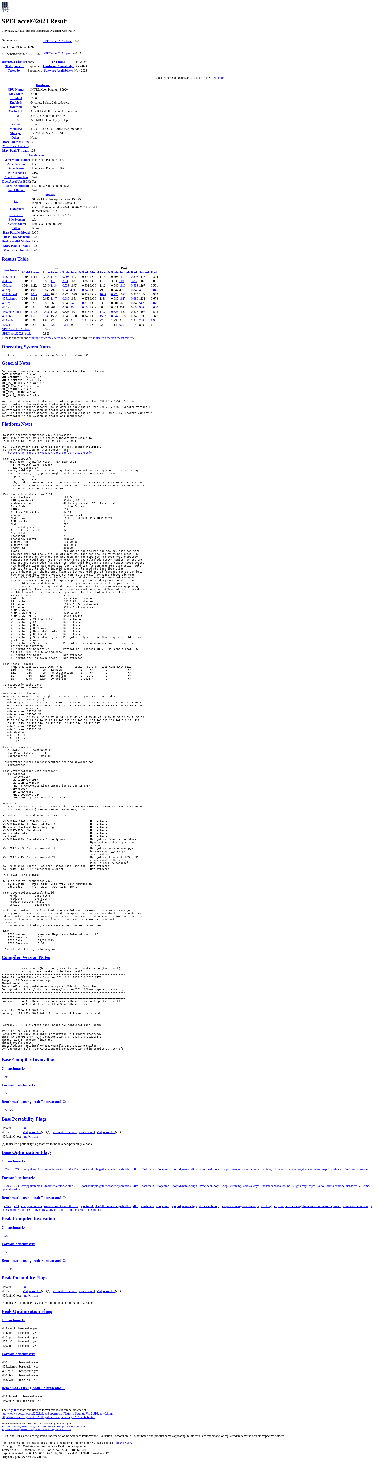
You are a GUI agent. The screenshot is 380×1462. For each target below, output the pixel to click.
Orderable (15, 107)
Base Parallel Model (16, 232)
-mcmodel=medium (65, 1132)
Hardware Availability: (58, 66)
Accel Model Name (16, 159)
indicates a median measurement (113, 337)
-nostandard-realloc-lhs (275, 1186)
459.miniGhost (11, 311)
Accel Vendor (16, 164)
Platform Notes (17, 423)
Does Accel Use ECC (16, 181)
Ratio (46, 272)
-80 (25, 1127)
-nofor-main (30, 1136)
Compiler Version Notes (26, 957)
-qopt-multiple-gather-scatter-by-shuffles (106, 1169)
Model (26, 272)
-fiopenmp (162, 1169)
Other (16, 124)
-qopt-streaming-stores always (240, 1169)
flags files (13, 1410)
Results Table (15, 259)
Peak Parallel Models (16, 241)
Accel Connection (16, 177)
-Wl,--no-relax (32, 1132)
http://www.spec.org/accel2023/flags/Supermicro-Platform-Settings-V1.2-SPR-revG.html (57, 1413)
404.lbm (7, 281)
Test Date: (58, 61)
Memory (15, 128)
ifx (5, 1093)
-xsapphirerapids (31, 1169)
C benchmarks (13, 1068)
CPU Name (15, 89)
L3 (16, 120)
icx (6, 1077)
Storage (15, 133)
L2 (16, 115)
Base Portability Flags (24, 1119)
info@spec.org (123, 1442)
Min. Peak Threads (15, 146)
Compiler (16, 209)
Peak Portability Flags (24, 1277)
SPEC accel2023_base (16, 329)
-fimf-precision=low (355, 1169)
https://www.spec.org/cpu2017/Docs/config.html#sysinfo (50, 452)
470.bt (6, 324)
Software (50, 195)
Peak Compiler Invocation (28, 1218)
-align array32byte (303, 1186)
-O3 (16, 1169)
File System (16, 219)
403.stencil (9, 276)
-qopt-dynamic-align (184, 1169)
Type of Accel (16, 172)
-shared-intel (87, 1132)
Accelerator (36, 155)
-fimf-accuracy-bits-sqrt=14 (343, 1186)
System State (16, 224)
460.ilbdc (8, 316)
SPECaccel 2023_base (57, 41)
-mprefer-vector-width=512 (61, 1169)
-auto (320, 1186)
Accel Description (16, 185)
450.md (7, 285)
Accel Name (16, 168)
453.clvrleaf (9, 294)
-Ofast (7, 1169)
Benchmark (11, 270)
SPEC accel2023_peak (16, 333)
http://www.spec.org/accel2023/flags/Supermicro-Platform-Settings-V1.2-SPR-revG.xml (43, 1426)
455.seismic (9, 298)
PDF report (218, 77)
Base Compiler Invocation (28, 1059)
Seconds (36, 272)
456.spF (7, 303)
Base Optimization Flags (26, 1152)
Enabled (15, 102)
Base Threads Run (15, 141)
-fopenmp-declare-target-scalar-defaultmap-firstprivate (307, 1169)
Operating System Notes (26, 346)
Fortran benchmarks (18, 1085)
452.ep (6, 290)
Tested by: (15, 70)
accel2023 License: (14, 61)
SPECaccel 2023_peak (57, 53)
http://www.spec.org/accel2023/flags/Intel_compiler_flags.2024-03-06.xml (36, 1429)
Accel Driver (16, 190)
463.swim (8, 320)
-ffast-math (147, 1169)
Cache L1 (15, 111)
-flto (135, 1169)
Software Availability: (58, 70)
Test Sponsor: (14, 66)
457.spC (7, 307)
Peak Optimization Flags (27, 1311)
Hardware (43, 85)
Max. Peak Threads (15, 150)
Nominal (16, 98)
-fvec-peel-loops (209, 1169)
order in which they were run (47, 337)
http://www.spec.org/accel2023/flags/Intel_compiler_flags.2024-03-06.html (48, 1417)
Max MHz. (16, 94)
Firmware (16, 215)
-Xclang (266, 1169)
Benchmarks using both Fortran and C (33, 1102)
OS (16, 201)
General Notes (16, 363)
